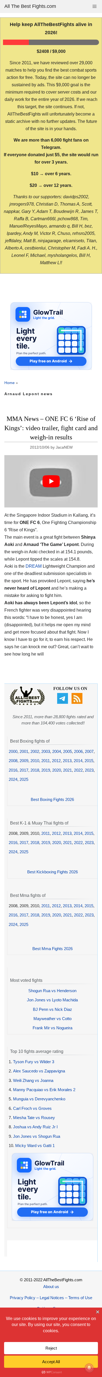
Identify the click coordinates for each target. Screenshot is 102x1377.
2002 (34, 751)
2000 (13, 751)
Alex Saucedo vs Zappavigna (39, 1071)
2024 (13, 779)
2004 (56, 751)
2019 (45, 770)
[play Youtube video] (51, 481)
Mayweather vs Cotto (52, 1018)
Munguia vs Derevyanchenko (39, 1099)
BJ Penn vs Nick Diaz (52, 1009)
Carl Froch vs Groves (32, 1108)
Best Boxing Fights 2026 (52, 799)
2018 (34, 770)
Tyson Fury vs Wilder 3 (33, 1061)
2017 (24, 770)
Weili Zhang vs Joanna (33, 1080)
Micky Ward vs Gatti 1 (35, 1145)
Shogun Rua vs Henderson (52, 990)
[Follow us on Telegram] (63, 702)
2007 (89, 751)
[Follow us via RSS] (78, 702)
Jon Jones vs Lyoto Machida (52, 1000)
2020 (56, 770)
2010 (34, 760)
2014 (78, 760)
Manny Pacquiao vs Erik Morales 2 (44, 1089)
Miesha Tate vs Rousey (34, 1117)
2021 (67, 770)
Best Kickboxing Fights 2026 (52, 872)
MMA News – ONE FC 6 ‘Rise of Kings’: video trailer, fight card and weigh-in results (51, 427)
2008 (13, 760)
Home (9, 383)
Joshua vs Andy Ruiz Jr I (35, 1126)
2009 (24, 760)
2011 (45, 760)
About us (51, 1286)
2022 (78, 770)
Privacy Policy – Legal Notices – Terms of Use (51, 1297)
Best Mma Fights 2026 (52, 948)
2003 (45, 751)
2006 (78, 751)
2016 (13, 770)
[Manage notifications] (89, 1367)
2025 (24, 779)
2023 (89, 770)
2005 (67, 751)
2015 (89, 760)
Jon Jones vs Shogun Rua (36, 1136)
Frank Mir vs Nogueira (52, 1027)
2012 (56, 760)
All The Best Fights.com (30, 6)
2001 (24, 751)
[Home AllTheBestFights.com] (27, 703)
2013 (67, 760)
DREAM (34, 566)
